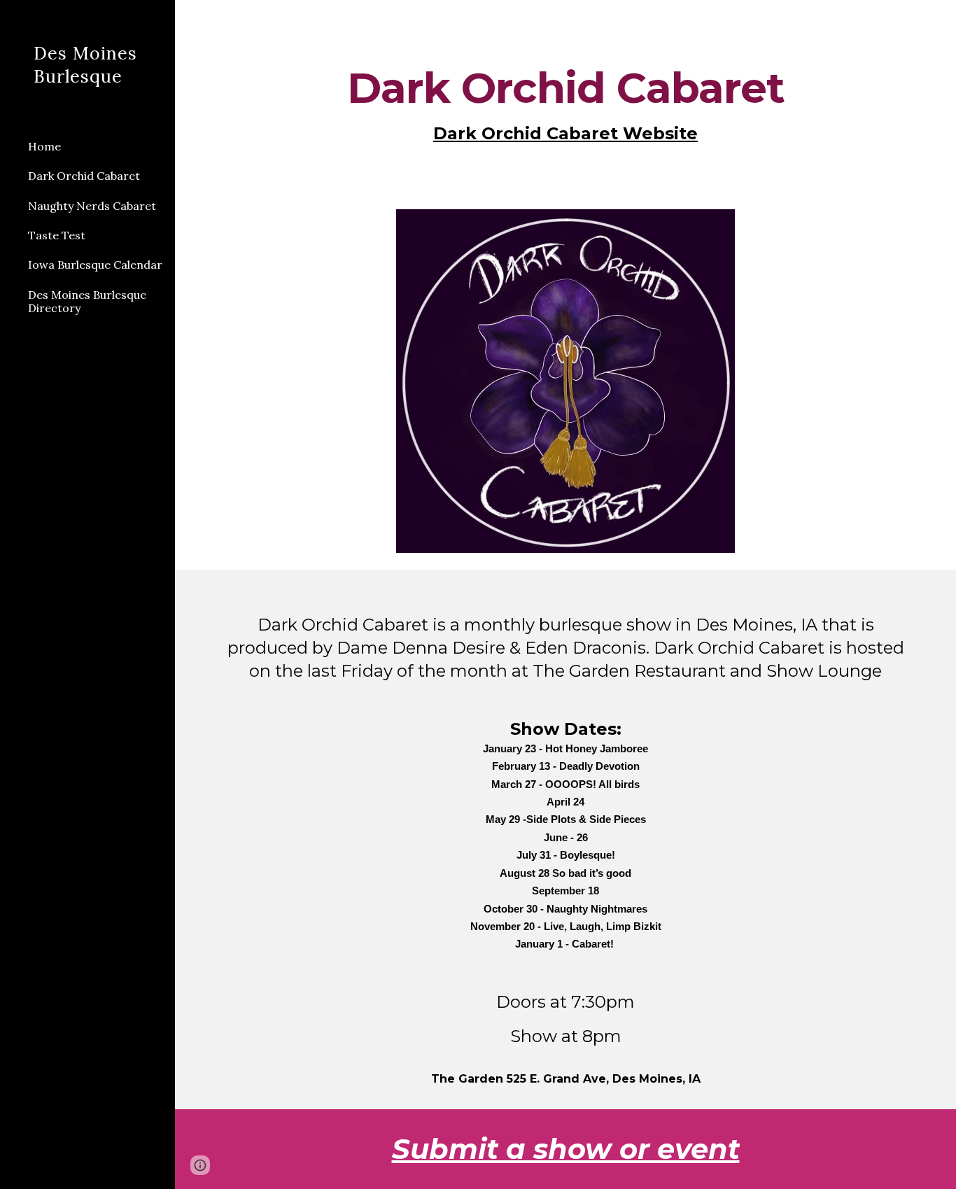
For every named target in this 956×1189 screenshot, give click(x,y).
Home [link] (44, 146)
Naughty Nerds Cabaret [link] (92, 206)
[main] (566, 106)
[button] (939, 19)
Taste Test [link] (56, 235)
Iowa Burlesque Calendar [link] (95, 265)
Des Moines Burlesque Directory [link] (87, 301)
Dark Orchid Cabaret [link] (84, 176)
